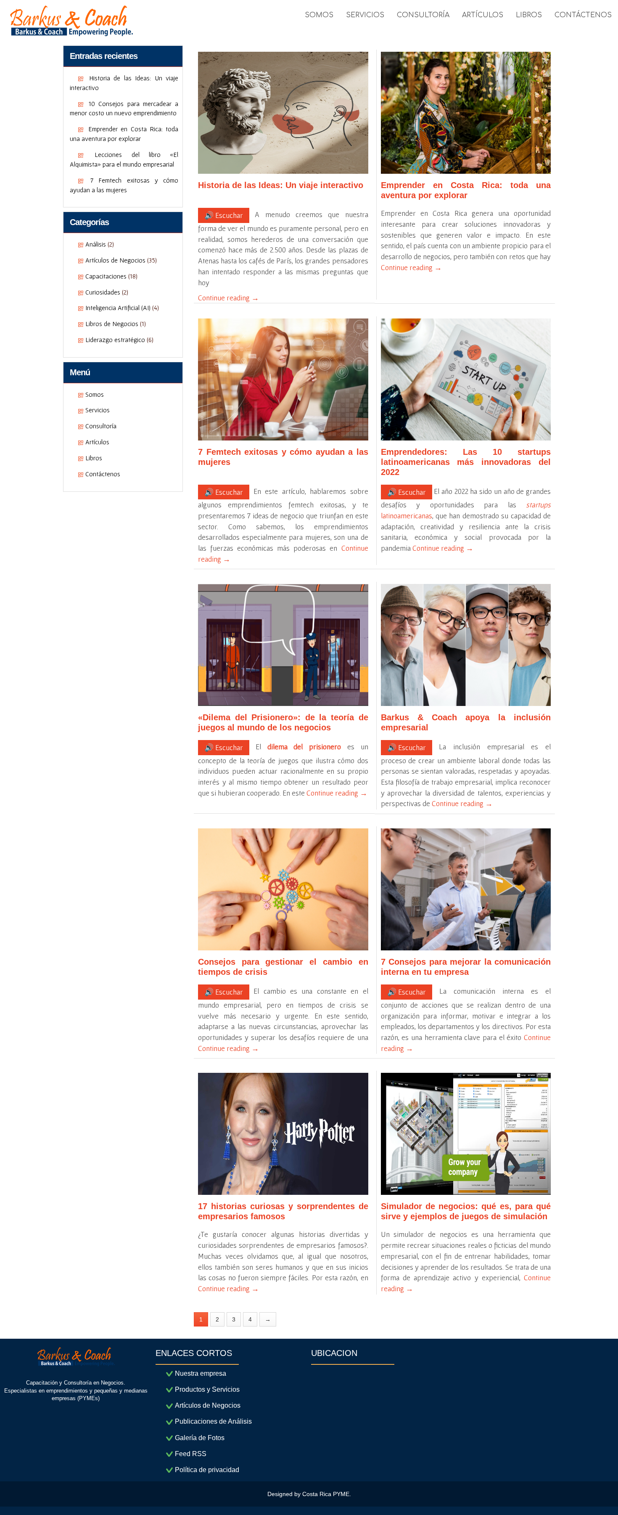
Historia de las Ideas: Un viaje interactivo (280, 185)
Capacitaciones (106, 276)
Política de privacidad (207, 1469)
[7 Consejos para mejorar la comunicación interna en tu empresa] (466, 889)
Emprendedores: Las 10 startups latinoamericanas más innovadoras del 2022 (466, 462)
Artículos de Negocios (115, 260)
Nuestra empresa (200, 1373)
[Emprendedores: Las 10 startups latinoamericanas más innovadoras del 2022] (466, 379)
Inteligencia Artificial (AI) (118, 307)
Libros (93, 458)
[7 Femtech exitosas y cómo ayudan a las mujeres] (283, 379)
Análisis (95, 244)
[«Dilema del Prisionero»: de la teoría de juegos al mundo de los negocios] (283, 645)
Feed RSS (190, 1453)
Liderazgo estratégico (115, 339)
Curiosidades (102, 292)
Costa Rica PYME (325, 1494)
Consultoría (100, 426)
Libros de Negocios (111, 323)
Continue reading (228, 297)
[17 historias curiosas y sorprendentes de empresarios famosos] (283, 1134)
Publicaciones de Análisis (213, 1421)
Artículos (97, 442)
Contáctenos (102, 474)
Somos (94, 394)
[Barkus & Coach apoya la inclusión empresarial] (466, 645)
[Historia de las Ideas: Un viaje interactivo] (283, 113)
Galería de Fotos (199, 1437)
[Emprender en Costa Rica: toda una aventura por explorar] (466, 113)
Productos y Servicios (207, 1389)
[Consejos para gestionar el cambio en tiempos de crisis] (283, 889)
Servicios (97, 410)
